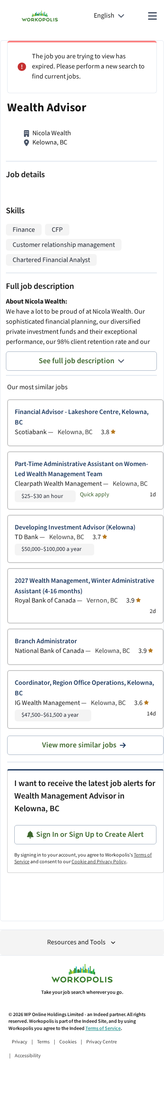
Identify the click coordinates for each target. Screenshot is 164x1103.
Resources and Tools (76, 942)
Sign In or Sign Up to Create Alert (90, 834)
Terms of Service (103, 1028)
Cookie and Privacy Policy (98, 862)
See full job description (76, 361)
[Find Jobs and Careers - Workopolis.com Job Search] (40, 15)
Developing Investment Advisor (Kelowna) (75, 527)
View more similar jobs (79, 745)
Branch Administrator (46, 641)
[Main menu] (152, 16)
